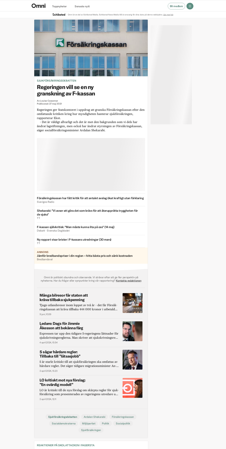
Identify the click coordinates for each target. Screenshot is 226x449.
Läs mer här (168, 14)
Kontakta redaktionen (128, 280)
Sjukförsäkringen (91, 430)
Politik (105, 423)
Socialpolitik (123, 423)
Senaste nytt (82, 6)
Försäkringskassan (123, 416)
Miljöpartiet (88, 423)
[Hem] (38, 5)
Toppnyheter (59, 6)
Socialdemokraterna (63, 423)
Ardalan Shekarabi (94, 416)
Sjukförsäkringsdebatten (56, 80)
